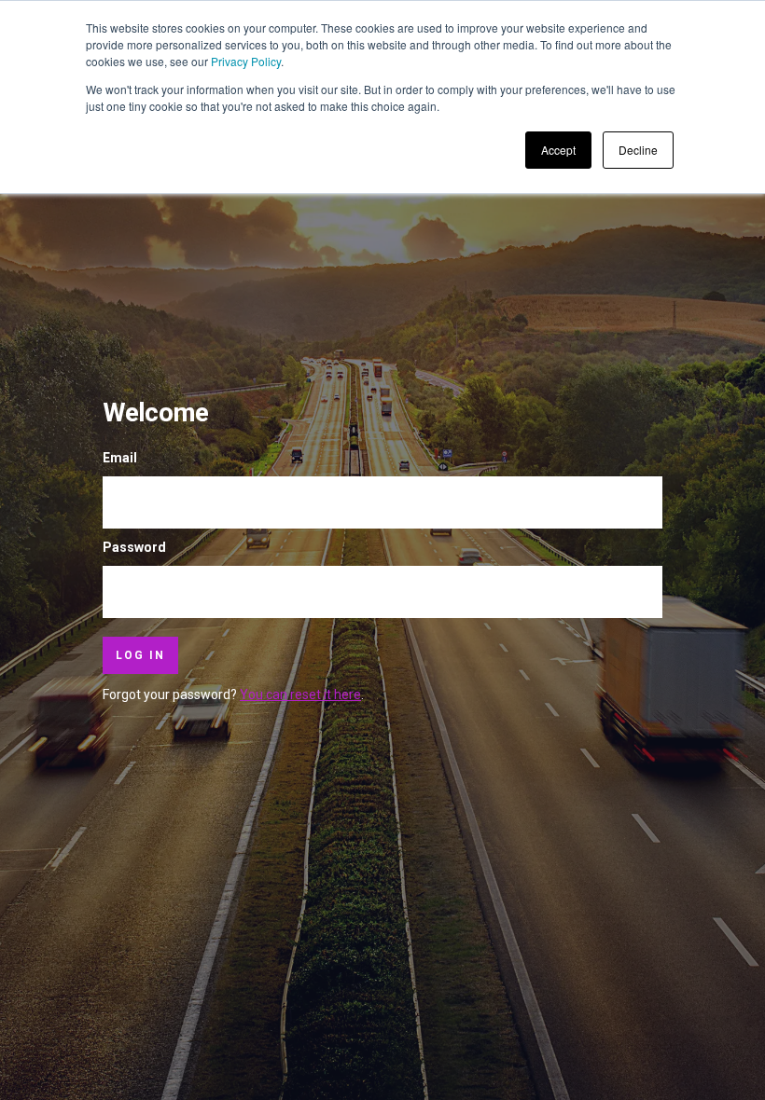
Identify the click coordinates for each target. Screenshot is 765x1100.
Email (120, 457)
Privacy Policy (246, 61)
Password (134, 547)
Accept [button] (558, 150)
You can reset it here (300, 694)
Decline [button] (638, 150)
